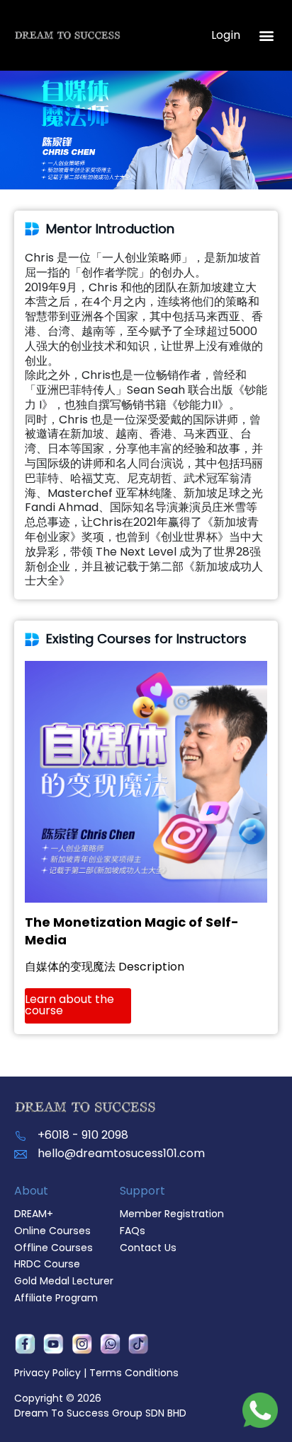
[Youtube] (53, 1344)
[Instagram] (81, 1344)
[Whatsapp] (109, 1344)
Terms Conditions (134, 1373)
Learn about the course (69, 1005)
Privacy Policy (47, 1373)
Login (225, 35)
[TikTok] (138, 1344)
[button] (266, 35)
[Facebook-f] (24, 1344)
